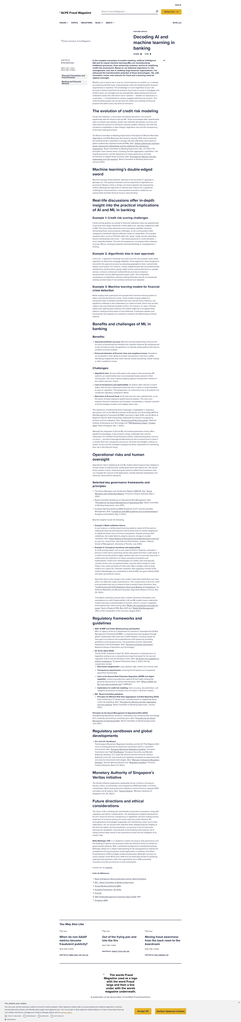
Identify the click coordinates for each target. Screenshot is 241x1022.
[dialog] (120, 1011)
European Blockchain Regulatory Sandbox (128, 749)
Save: (147, 54)
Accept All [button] (142, 1011)
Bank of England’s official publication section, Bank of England (120, 879)
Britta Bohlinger (67, 63)
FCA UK (98, 893)
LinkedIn (108, 868)
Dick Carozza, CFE (161, 955)
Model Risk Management (143, 608)
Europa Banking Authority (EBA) (108, 886)
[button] (65, 1019)
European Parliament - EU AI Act (108, 890)
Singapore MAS (101, 900)
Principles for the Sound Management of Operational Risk (119, 503)
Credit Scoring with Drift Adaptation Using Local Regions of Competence (125, 587)
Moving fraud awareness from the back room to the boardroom (162, 940)
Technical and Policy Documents (134, 420)
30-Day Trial (169, 12)
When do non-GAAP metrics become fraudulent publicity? (73, 940)
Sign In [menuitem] (178, 5)
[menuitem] (64, 23)
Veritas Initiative (125, 791)
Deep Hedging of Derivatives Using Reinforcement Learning (133, 539)
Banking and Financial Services (71, 83)
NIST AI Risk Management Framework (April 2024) (115, 897)
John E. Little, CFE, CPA (120, 951)
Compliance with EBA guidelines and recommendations (134, 511)
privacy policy (66, 1012)
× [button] (239, 1002)
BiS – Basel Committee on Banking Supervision (114, 882)
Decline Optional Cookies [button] (171, 1011)
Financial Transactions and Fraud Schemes (73, 77)
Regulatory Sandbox (138, 762)
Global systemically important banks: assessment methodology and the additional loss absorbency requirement (126, 146)
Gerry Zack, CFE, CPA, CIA (78, 955)
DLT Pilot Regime (117, 752)
